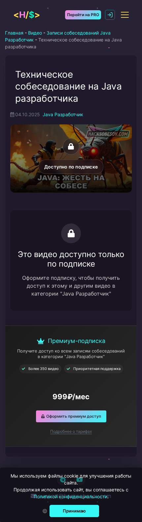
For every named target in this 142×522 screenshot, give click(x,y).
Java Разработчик (63, 114)
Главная (14, 33)
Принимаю (74, 510)
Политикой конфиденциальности (70, 496)
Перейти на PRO (83, 14)
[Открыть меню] (125, 15)
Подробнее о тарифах (71, 431)
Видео (35, 33)
